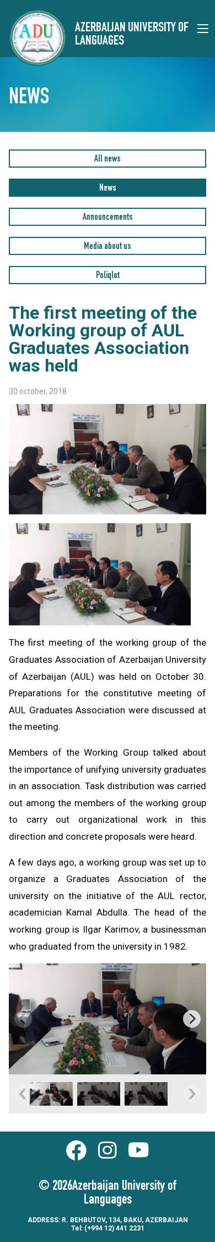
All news (107, 159)
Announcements (108, 218)
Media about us (107, 247)
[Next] (192, 1019)
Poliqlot (108, 276)
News (107, 188)
